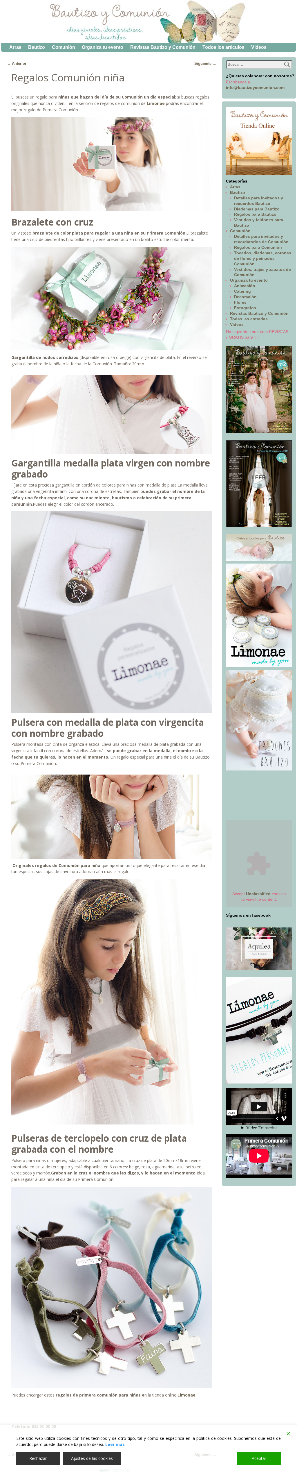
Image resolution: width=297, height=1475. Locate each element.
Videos (259, 47)
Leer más (115, 1444)
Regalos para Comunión (258, 247)
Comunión (63, 47)
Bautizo (36, 47)
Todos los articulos (223, 47)
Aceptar (259, 1458)
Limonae (156, 103)
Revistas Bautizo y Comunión (162, 47)
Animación (244, 285)
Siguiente (205, 64)
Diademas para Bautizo (257, 209)
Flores (240, 302)
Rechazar (38, 1458)
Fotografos (245, 307)
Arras (15, 47)
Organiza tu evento (102, 47)
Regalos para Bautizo (255, 214)
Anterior (16, 64)
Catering (242, 291)
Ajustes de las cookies (92, 1458)
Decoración (245, 296)
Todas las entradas (249, 319)
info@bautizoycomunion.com (255, 87)
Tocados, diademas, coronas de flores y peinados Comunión (262, 258)
